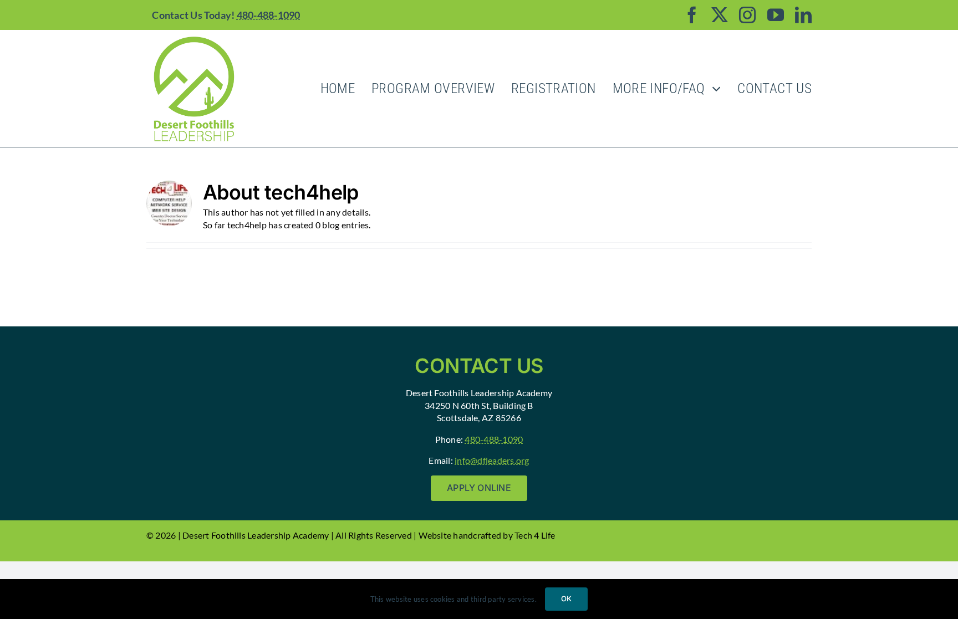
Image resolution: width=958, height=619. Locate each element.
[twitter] (719, 15)
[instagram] (747, 15)
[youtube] (775, 15)
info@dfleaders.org (492, 460)
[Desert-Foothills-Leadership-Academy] (196, 34)
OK (566, 598)
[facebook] (692, 15)
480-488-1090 (268, 15)
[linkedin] (803, 15)
